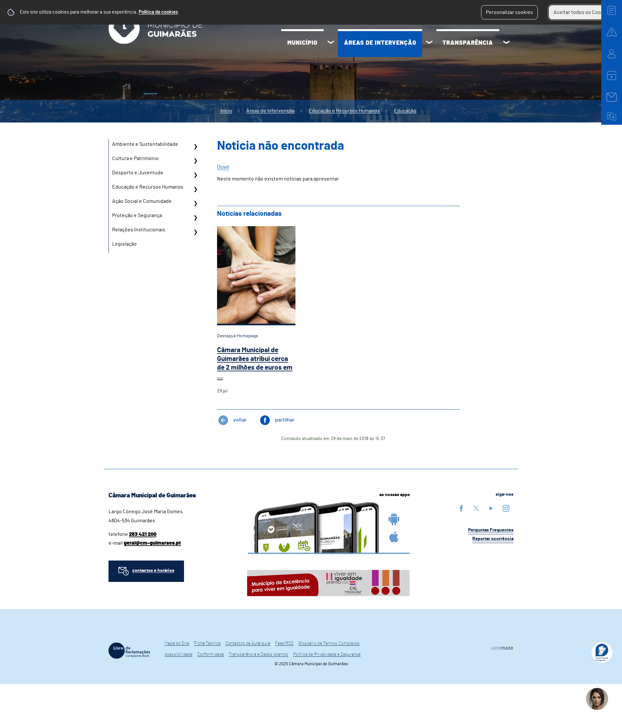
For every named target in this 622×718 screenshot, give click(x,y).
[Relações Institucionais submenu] (195, 232)
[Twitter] (476, 508)
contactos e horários (153, 570)
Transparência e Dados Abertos (258, 654)
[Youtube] (491, 508)
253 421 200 (142, 534)
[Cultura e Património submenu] (195, 161)
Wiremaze (502, 648)
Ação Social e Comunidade (142, 201)
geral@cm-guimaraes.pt (152, 543)
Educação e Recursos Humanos (344, 110)
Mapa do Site (177, 643)
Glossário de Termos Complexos (329, 643)
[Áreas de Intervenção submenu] (429, 43)
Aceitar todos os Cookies (582, 12)
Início (226, 110)
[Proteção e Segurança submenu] (195, 218)
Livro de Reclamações (129, 651)
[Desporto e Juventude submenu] (195, 175)
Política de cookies (158, 12)
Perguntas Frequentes (490, 530)
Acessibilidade (178, 654)
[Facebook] (461, 508)
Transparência (468, 43)
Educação (405, 110)
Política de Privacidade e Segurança (327, 654)
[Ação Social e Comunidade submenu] (195, 203)
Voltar (240, 420)
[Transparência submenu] (506, 43)
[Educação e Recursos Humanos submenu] (195, 189)
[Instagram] (506, 508)
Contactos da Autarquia (247, 643)
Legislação (124, 244)
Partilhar (284, 420)
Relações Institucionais (138, 229)
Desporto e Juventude (137, 172)
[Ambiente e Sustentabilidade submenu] (195, 146)
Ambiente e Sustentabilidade (145, 144)
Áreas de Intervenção (380, 43)
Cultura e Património (135, 158)
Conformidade (210, 654)
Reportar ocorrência (492, 539)
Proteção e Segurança (137, 215)
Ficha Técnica (207, 643)
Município (302, 43)
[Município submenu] (331, 43)
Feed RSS (284, 643)
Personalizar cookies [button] (509, 12)
